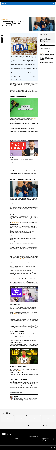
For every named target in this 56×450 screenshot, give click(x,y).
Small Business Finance (4, 19)
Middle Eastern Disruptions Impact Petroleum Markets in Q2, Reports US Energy (46, 51)
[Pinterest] (2, 39)
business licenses (29, 124)
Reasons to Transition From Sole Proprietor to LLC (47, 37)
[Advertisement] (28, 11)
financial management (15, 222)
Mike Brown (16, 396)
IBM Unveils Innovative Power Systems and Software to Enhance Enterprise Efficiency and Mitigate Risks (46, 58)
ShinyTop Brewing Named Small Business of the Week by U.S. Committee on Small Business (47, 55)
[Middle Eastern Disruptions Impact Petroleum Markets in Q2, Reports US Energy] (21, 418)
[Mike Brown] (11, 399)
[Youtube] (54, 1)
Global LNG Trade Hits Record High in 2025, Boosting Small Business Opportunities (46, 48)
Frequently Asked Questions (44, 41)
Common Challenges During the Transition (46, 39)
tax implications (15, 313)
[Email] (2, 42)
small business (34, 118)
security (19, 370)
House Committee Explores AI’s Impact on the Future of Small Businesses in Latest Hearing (46, 62)
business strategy (12, 219)
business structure (14, 136)
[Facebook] (48, 1)
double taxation (30, 160)
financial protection (21, 258)
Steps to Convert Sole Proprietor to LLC (45, 38)
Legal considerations (13, 278)
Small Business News (42, 50)
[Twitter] (52, 1)
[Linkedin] (50, 1)
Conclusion (42, 40)
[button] (53, 4)
